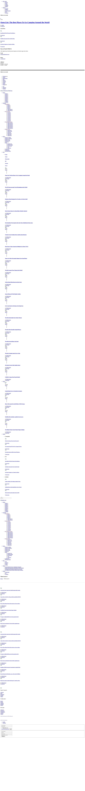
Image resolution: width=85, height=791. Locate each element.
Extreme (6, 12)
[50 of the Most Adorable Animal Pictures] (5, 322)
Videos (4, 7)
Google (1, 695)
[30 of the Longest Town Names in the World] (5, 262)
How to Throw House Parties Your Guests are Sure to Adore (10, 603)
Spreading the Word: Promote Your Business (7, 33)
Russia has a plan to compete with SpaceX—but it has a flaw (10, 680)
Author (1, 714)
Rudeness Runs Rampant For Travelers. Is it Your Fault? (16, 199)
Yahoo (1, 696)
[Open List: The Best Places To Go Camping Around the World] (5, 167)
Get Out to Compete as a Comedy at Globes (7, 44)
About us (2, 709)
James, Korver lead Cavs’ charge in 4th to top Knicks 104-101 (10, 596)
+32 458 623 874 (2, 58)
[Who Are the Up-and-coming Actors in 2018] (5, 490)
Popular (4, 88)
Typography (2, 711)
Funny (6, 3)
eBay (1, 693)
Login (4, 721)
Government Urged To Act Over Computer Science (13, 446)
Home (1, 578)
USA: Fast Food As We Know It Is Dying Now (14, 305)
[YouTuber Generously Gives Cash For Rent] (1, 36)
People (6, 2)
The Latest (5, 1)
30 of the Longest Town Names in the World (13, 270)
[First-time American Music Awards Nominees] (5, 449)
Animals (6, 5)
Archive (1, 713)
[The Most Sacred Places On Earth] (5, 333)
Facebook (2, 694)
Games (6, 4)
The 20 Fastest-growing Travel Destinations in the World (16, 187)
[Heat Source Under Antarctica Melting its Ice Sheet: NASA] (5, 239)
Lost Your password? (5, 729)
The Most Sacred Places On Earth (11, 341)
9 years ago (2, 26)
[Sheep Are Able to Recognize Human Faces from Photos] (5, 250)
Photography (5, 78)
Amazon (2, 692)
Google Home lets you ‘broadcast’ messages (13, 391)
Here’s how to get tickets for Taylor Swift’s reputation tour (9, 623)
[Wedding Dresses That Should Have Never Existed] (5, 484)
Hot (3, 86)
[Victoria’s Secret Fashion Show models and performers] (5, 227)
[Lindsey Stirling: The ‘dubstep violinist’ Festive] (5, 479)
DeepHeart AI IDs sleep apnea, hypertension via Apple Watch (10, 667)
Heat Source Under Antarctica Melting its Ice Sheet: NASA (16, 246)
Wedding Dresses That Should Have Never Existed (13, 487)
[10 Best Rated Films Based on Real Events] (5, 274)
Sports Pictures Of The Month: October (13, 294)
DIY (6, 11)
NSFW (6, 6)
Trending (4, 87)
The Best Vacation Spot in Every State (12, 353)
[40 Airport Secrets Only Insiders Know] (5, 357)
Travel (4, 77)
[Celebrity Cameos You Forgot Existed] (5, 369)
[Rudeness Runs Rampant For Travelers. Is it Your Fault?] (5, 191)
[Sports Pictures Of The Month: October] (5, 286)
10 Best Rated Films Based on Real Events (13, 282)
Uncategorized (7, 10)
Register (4, 722)
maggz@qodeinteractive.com (4, 54)
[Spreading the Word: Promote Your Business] (1, 30)
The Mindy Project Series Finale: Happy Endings (14, 429)
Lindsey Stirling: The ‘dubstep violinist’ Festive (12, 481)
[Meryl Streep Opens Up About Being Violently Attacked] (5, 203)
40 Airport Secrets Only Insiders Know (12, 365)
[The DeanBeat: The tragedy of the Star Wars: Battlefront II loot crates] (5, 215)
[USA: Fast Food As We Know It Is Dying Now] (5, 298)
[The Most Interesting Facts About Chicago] (5, 310)
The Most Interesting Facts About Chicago (13, 317)
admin (3, 25)
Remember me (5, 727)
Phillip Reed (8, 177)
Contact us (2, 710)
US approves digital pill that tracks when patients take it (9, 616)
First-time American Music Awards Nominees (12, 452)
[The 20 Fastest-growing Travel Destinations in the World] (5, 179)
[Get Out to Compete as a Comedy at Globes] (1, 42)
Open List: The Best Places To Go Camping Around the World (24, 22)
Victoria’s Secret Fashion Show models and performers (16, 234)
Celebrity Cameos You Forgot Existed (12, 377)
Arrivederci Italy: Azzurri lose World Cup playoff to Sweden (10, 590)
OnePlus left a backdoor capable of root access (14, 416)
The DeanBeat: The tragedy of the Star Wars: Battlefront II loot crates (19, 222)
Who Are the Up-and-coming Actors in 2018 (12, 492)
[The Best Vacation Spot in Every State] (5, 345)
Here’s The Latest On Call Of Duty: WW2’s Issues (15, 403)
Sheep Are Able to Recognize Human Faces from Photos (16, 258)
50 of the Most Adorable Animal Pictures (13, 329)
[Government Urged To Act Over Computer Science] (5, 444)
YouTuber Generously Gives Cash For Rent (7, 38)
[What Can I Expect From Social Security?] (5, 438)
